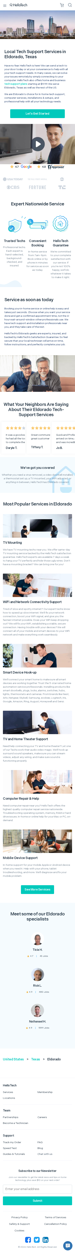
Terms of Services (55, 1217)
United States (13, 1059)
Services (8, 1092)
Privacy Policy (19, 1217)
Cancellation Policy (55, 1224)
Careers (42, 1117)
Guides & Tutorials (14, 1154)
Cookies (19, 1230)
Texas (35, 1059)
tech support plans (15, 83)
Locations (9, 1098)
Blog (40, 1148)
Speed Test (10, 1148)
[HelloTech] (20, 5)
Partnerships (10, 1117)
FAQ (40, 1142)
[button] (67, 1245)
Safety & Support (19, 1224)
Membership (45, 1092)
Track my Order (12, 1142)
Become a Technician (15, 1123)
